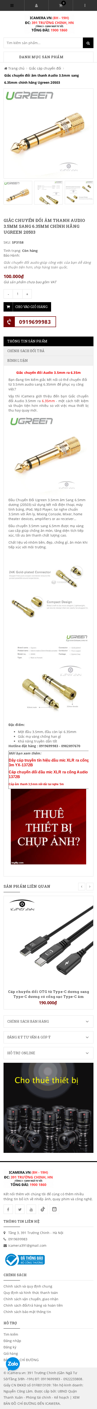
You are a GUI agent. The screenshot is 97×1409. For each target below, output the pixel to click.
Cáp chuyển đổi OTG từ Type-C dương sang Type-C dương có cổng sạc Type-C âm (48, 994)
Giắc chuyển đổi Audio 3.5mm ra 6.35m (48, 372)
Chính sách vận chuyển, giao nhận (31, 1299)
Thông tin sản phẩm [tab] (27, 341)
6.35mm (48, 401)
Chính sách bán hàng (28, 1021)
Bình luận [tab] (17, 360)
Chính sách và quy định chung (28, 1286)
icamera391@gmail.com (27, 1245)
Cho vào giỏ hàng (31, 306)
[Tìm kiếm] (88, 43)
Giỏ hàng (11, 1353)
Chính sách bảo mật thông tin (27, 1311)
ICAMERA (52, 1403)
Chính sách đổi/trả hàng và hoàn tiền (33, 1305)
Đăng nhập (12, 1340)
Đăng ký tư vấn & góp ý (29, 1037)
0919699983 (35, 321)
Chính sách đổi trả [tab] (25, 351)
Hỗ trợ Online (21, 1053)
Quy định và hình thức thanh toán (31, 1292)
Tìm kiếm (11, 1334)
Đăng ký (10, 1347)
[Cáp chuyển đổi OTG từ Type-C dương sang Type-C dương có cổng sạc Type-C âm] (48, 940)
